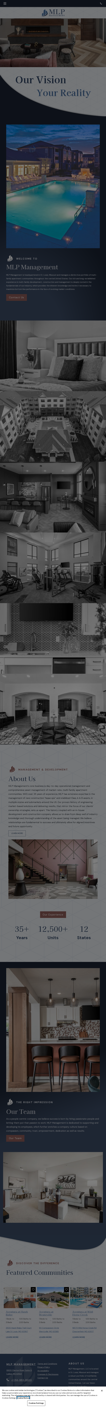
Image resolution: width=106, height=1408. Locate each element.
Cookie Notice (23, 1398)
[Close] (102, 1391)
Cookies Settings (36, 1403)
